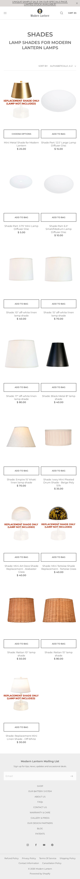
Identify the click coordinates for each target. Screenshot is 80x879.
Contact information (29, 863)
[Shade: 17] (21, 354)
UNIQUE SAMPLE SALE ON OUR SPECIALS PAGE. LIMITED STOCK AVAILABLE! (40, 3)
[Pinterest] (52, 845)
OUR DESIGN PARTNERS (40, 823)
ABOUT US (40, 796)
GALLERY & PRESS (40, 818)
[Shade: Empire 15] (21, 437)
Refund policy (11, 858)
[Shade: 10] (21, 270)
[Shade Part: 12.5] (58, 100)
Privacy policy (29, 858)
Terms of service (47, 858)
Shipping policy (68, 858)
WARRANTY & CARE (40, 812)
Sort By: (43, 66)
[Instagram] (28, 845)
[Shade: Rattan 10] (21, 610)
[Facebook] (36, 845)
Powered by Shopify (40, 873)
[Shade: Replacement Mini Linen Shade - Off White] (21, 694)
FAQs (40, 802)
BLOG (40, 828)
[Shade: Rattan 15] (58, 610)
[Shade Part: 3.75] (21, 184)
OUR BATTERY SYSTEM (40, 791)
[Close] (77, 3)
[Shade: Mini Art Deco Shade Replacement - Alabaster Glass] (21, 524)
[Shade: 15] (58, 270)
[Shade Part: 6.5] (58, 184)
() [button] (72, 13)
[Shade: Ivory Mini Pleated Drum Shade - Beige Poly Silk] (58, 437)
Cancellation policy (51, 863)
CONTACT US (40, 807)
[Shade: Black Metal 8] (58, 354)
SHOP (40, 786)
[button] (61, 13)
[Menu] (8, 13)
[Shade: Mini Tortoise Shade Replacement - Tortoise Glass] (58, 524)
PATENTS (40, 833)
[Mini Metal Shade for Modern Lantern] (21, 100)
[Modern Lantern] (40, 13)
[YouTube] (44, 845)
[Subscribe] (71, 776)
